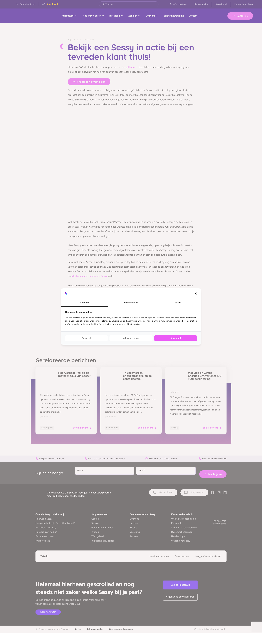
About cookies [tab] (131, 302)
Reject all (86, 338)
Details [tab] (177, 302)
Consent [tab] (84, 302)
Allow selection (131, 338)
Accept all (175, 338)
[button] (195, 293)
